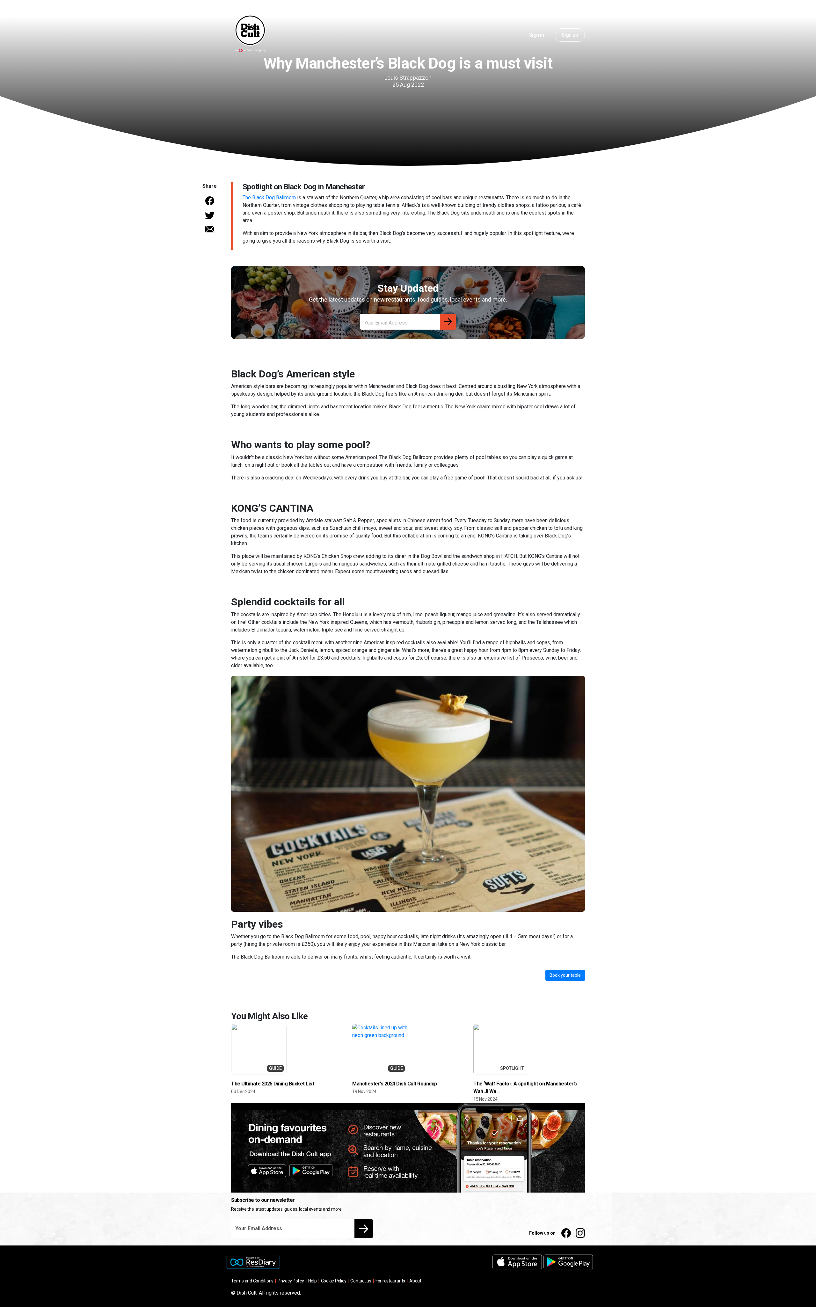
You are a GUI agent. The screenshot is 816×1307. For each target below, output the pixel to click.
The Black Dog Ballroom (269, 197)
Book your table (565, 975)
